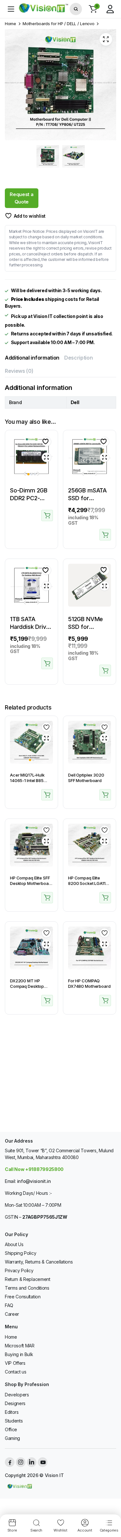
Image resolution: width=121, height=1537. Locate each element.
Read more (47, 515)
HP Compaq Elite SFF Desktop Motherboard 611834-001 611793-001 (31, 886)
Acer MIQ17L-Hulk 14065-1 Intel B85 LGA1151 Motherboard (31, 780)
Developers (17, 1394)
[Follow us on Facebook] (10, 1462)
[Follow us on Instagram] (20, 1462)
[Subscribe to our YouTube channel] (42, 1462)
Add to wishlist (29, 216)
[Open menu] (11, 9)
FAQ (9, 1305)
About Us (14, 1244)
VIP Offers (15, 1363)
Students (14, 1420)
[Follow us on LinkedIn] (31, 1462)
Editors (12, 1412)
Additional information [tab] (32, 357)
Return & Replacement (27, 1279)
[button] (93, 9)
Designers (15, 1403)
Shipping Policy (20, 1253)
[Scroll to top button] (110, 1508)
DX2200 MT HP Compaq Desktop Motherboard (27, 986)
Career (12, 1314)
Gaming (12, 1438)
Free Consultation (23, 1296)
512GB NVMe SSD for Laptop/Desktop (90, 627)
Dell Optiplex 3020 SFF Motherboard (86, 777)
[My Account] (110, 9)
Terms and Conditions (27, 1288)
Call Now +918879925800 (34, 1169)
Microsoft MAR (20, 1345)
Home (10, 24)
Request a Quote (21, 198)
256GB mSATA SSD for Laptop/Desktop (90, 498)
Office (11, 1429)
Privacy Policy (19, 1270)
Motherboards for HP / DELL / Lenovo (58, 24)
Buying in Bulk (19, 1354)
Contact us (15, 1371)
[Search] (76, 9)
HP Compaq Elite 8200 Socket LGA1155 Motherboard (89, 883)
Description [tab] (78, 357)
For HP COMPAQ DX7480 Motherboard (89, 983)
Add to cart (105, 534)
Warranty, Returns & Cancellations (39, 1261)
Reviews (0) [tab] (19, 371)
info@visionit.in (34, 1181)
